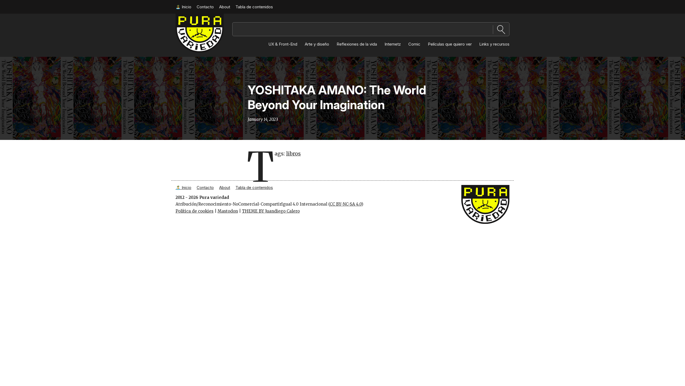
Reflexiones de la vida (357, 44)
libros (293, 153)
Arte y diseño (317, 44)
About (224, 6)
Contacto (205, 6)
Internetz (393, 44)
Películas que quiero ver (450, 44)
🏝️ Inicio (183, 6)
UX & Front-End (282, 44)
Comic (414, 44)
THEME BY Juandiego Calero (271, 211)
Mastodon (228, 211)
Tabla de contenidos (254, 6)
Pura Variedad (190, 16)
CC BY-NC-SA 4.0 (345, 204)
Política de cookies (195, 211)
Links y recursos (494, 44)
